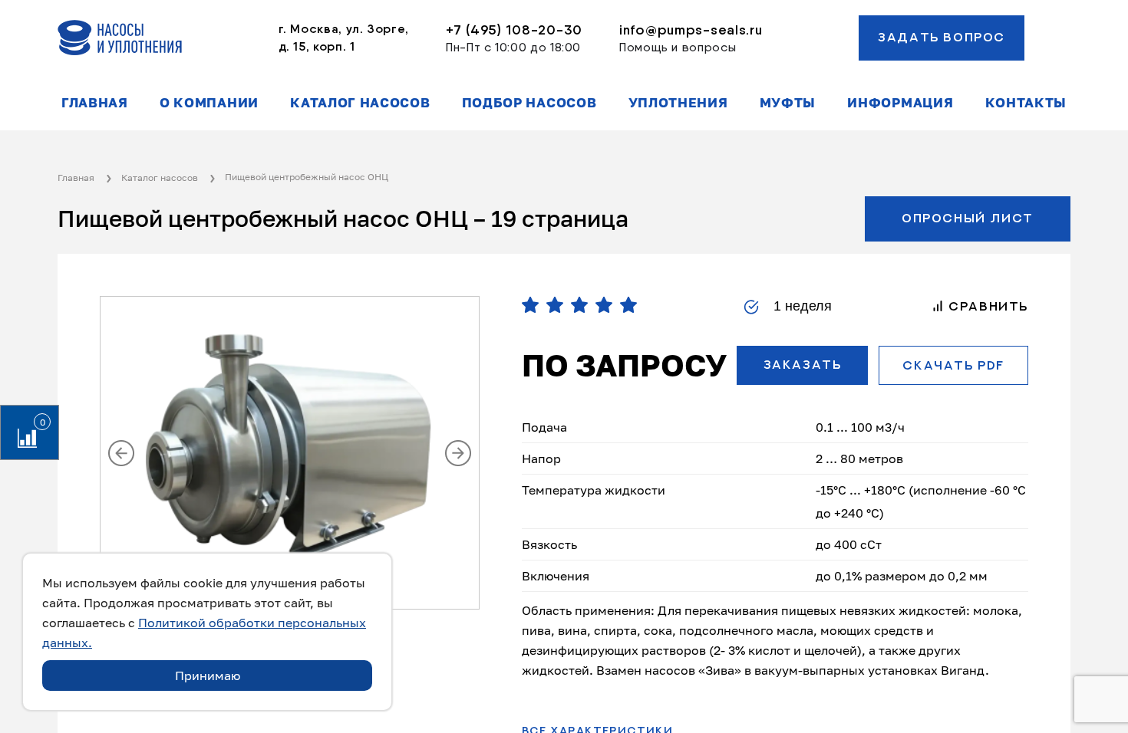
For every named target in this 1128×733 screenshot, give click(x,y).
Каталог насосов (360, 102)
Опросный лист (968, 218)
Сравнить (986, 307)
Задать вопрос (941, 37)
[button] (121, 453)
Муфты (788, 102)
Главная (94, 102)
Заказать (803, 365)
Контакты (1026, 102)
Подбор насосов (529, 102)
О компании (209, 102)
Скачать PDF (953, 366)
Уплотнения (678, 102)
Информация (900, 102)
